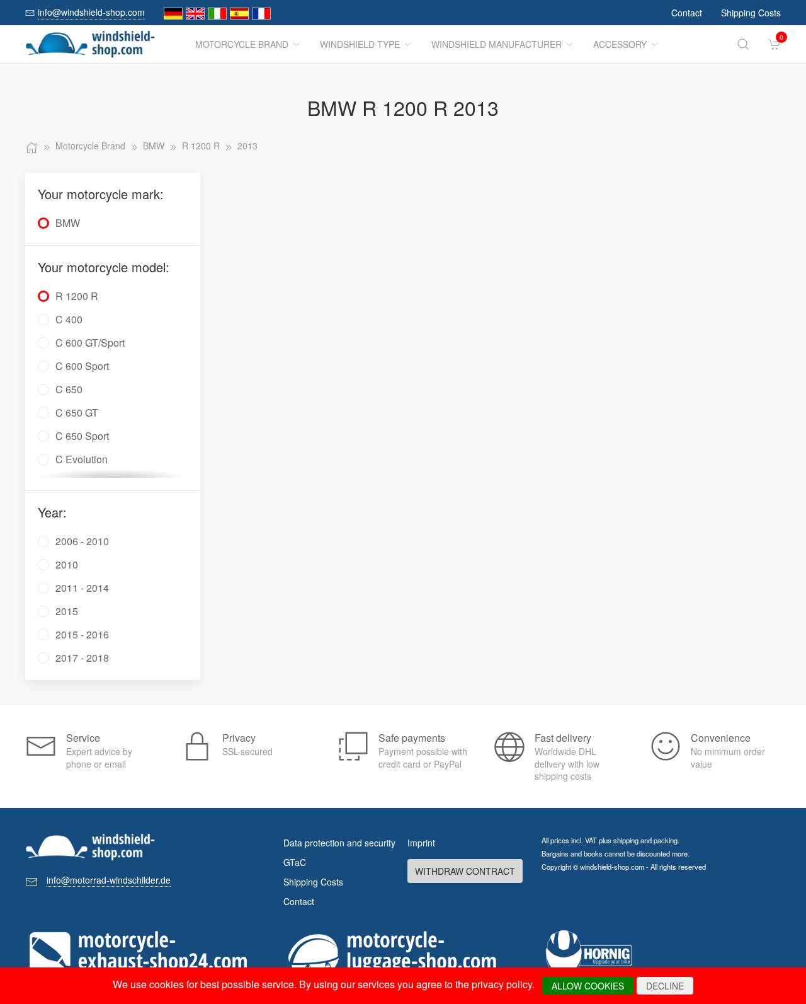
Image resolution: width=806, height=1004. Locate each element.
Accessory (620, 44)
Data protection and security (339, 842)
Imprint (421, 842)
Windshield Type (360, 44)
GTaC (294, 862)
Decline (665, 985)
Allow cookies (588, 985)
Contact (686, 12)
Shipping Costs (751, 12)
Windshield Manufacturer (496, 44)
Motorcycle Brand (241, 44)
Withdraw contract (465, 871)
